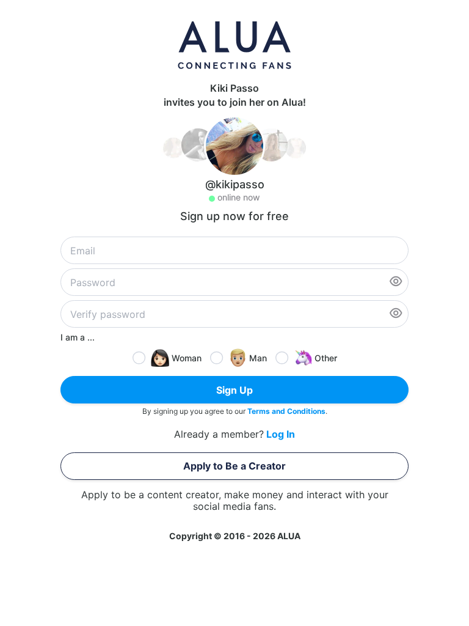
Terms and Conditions (286, 411)
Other (325, 358)
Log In (280, 434)
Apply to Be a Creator (234, 466)
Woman (187, 358)
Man (258, 358)
